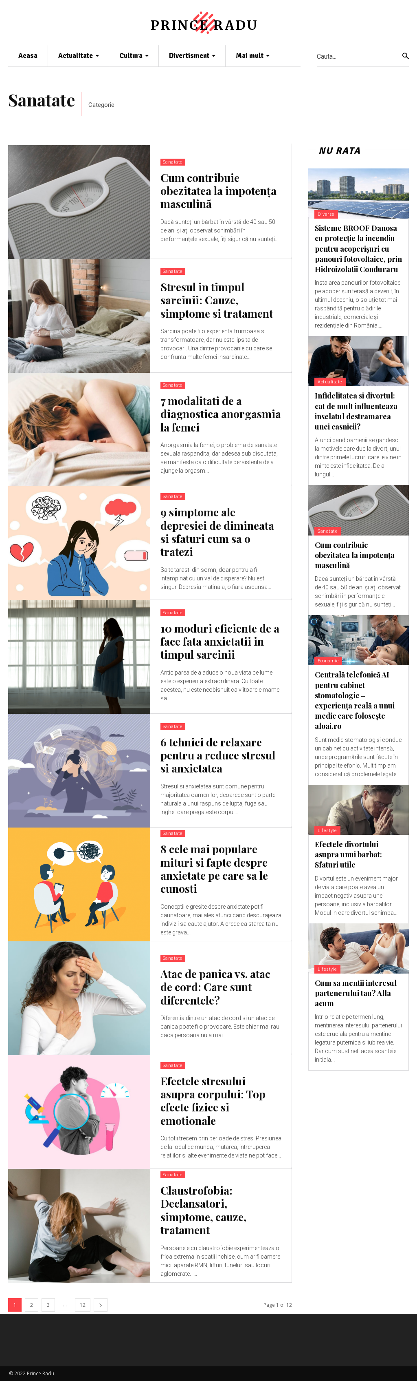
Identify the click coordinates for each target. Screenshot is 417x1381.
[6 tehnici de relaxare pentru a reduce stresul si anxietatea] (79, 771)
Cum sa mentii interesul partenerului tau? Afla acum (356, 993)
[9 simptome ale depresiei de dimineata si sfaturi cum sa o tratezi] (79, 543)
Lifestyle (327, 830)
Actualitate (330, 382)
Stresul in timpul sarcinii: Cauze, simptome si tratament (216, 300)
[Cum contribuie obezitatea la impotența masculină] (79, 202)
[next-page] (101, 1305)
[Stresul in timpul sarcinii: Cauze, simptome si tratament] (79, 316)
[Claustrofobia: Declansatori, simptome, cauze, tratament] (79, 1226)
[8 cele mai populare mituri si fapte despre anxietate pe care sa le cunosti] (79, 884)
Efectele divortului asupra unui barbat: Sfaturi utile (348, 854)
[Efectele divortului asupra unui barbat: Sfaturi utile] (358, 810)
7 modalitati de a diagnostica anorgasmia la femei (220, 413)
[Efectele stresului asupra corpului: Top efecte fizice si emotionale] (79, 1112)
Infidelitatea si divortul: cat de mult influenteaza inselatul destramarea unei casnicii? (356, 411)
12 (83, 1304)
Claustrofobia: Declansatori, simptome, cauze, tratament (203, 1210)
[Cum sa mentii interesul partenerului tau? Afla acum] (358, 948)
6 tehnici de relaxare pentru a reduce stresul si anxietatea (217, 755)
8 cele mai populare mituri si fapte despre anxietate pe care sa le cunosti (214, 868)
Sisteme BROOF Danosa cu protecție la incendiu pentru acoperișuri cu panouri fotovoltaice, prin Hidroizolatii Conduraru (358, 248)
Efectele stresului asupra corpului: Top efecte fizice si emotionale (213, 1100)
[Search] (405, 56)
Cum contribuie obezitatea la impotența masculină (218, 190)
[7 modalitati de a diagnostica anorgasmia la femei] (79, 430)
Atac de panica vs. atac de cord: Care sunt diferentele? (215, 986)
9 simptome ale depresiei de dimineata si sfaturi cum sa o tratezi (217, 532)
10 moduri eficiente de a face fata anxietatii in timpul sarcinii (219, 641)
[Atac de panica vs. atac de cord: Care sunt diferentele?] (79, 998)
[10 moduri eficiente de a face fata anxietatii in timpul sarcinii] (79, 657)
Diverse (326, 214)
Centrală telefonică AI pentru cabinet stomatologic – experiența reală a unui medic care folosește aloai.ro (355, 700)
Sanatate (173, 162)
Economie (328, 661)
